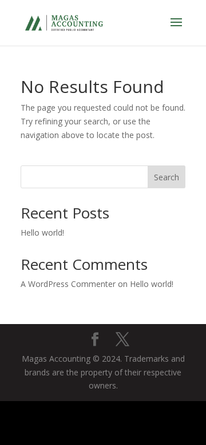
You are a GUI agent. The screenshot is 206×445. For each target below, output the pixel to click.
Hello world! (42, 232)
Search (166, 177)
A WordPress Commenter (68, 283)
